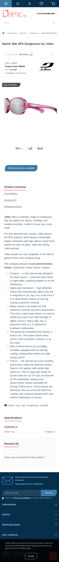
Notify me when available (21, 168)
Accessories (12, 33)
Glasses (23, 33)
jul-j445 (44, 405)
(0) (31, 54)
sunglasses (33, 405)
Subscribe (49, 493)
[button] (29, 3)
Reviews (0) (10, 200)
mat (18, 405)
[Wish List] (41, 3)
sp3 (23, 405)
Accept (31, 556)
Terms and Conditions (22, 498)
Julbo (14, 63)
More (29, 548)
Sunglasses (33, 33)
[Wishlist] (52, 54)
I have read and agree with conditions (27, 498)
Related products (13, 206)
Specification (10, 193)
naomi (11, 405)
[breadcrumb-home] (3, 33)
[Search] (54, 23)
